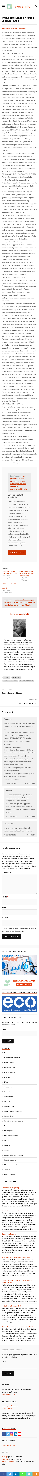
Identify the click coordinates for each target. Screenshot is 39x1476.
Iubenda (5, 1459)
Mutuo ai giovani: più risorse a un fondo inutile (18, 19)
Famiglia (7, 1077)
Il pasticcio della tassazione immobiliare (16, 1257)
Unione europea (9, 1174)
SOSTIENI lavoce (17, 552)
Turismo (7, 1170)
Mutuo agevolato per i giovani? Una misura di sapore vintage (27, 573)
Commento (7, 872)
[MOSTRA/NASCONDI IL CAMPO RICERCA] (35, 6)
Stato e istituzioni (10, 1165)
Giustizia (7, 1092)
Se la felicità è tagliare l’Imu (11, 1211)
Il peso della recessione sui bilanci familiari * (17, 1327)
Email (5, 907)
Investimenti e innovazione (13, 1121)
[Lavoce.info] (19, 6)
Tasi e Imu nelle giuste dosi (11, 1306)
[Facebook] (4, 1434)
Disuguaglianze (9, 1067)
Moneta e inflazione (11, 1135)
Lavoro (6, 1126)
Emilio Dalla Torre (8, 1461)
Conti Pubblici (9, 1062)
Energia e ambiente (10, 1072)
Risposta (31, 783)
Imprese (7, 1101)
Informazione (9, 1106)
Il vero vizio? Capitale (9, 1234)
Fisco (6, 1082)
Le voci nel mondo (8, 1445)
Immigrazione (9, 1097)
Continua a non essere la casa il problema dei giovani (9, 586)
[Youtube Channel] (19, 1434)
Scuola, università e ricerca (13, 1155)
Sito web (6, 918)
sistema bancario (10, 681)
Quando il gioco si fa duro (27, 703)
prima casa (16, 677)
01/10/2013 (22, 28)
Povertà (7, 1145)
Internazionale (9, 1116)
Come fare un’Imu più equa (11, 1188)
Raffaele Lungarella (9, 28)
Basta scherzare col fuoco (12, 693)
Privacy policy (7, 1408)
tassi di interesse (26, 681)
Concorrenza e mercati (12, 1058)
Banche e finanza (10, 1053)
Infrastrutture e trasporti (13, 1111)
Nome (5, 897)
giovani (6, 677)
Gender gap (8, 1087)
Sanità (6, 1150)
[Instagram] (11, 1434)
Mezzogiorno (9, 1131)
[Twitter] (8, 1434)
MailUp (4, 1457)
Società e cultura (10, 1160)
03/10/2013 (11, 835)
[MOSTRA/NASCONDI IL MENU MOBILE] (3, 6)
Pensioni (7, 1140)
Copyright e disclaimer (10, 1406)
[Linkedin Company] (15, 1434)
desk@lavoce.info (8, 1394)
